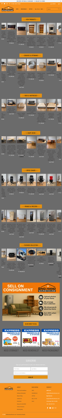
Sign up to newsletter (21, 404)
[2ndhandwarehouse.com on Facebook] (2, 4)
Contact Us (19, 398)
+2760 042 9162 (16, 4)
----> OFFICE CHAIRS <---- (31, 170)
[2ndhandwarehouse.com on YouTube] (4, 4)
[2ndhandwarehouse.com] (8, 9)
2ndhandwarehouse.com (11, 414)
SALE (33, 401)
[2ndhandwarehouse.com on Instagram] (7, 4)
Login (54, 4)
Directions (19, 401)
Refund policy (20, 409)
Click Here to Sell (31, 324)
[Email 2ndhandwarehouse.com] (9, 4)
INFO (33, 390)
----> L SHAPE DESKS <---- (31, 133)
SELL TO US (34, 398)
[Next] (59, 35)
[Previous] (2, 35)
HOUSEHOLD (34, 393)
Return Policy (20, 395)
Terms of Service (20, 406)
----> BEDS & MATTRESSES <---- (31, 95)
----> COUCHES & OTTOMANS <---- (31, 55)
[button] (18, 9)
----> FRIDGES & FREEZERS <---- (31, 206)
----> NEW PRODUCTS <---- (31, 19)
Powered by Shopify (21, 414)
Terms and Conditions (21, 390)
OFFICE (33, 395)
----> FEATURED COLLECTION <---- (31, 245)
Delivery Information (21, 393)
